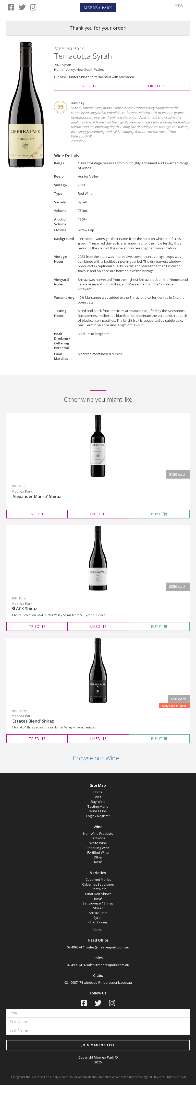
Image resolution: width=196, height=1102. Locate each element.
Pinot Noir (98, 889)
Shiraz (98, 908)
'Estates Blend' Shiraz (32, 718)
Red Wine (98, 838)
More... (98, 929)
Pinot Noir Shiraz (98, 893)
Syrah (98, 917)
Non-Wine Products (98, 833)
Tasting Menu (98, 806)
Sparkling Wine (98, 847)
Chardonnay (98, 922)
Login (90, 816)
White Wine (98, 843)
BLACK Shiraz (24, 606)
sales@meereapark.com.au (107, 947)
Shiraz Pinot (98, 912)
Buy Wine (98, 801)
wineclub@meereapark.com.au (108, 982)
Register (103, 816)
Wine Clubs (98, 811)
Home (98, 792)
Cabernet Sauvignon (98, 884)
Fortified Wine (98, 852)
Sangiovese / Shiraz (98, 903)
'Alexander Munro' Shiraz (36, 494)
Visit (98, 797)
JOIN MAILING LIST (98, 1045)
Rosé (98, 862)
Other (98, 857)
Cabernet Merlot (98, 879)
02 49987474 (76, 947)
